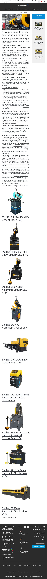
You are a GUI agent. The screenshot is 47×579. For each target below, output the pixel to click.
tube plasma (12, 73)
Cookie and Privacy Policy (29, 576)
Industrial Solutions (28, 9)
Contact (41, 9)
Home (6, 9)
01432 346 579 (5, 2)
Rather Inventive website (38, 576)
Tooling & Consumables (20, 9)
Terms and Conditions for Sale (19, 576)
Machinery (25, 12)
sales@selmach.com (39, 529)
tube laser (18, 73)
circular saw (8, 42)
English (41, 1)
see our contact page (40, 543)
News (38, 9)
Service (13, 9)
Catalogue (34, 9)
